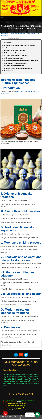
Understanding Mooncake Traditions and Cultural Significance (20, 35)
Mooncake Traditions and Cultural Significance (19, 45)
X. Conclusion (8, 71)
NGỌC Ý (19, 402)
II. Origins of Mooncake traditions (15, 50)
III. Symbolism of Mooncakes (13, 53)
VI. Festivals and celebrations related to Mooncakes (21, 61)
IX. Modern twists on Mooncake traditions (18, 68)
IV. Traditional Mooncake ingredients (16, 55)
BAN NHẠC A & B (19, 416)
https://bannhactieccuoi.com (20, 410)
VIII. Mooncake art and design (14, 66)
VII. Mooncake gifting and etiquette (15, 63)
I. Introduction (8, 48)
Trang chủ (5, 34)
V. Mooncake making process (13, 58)
